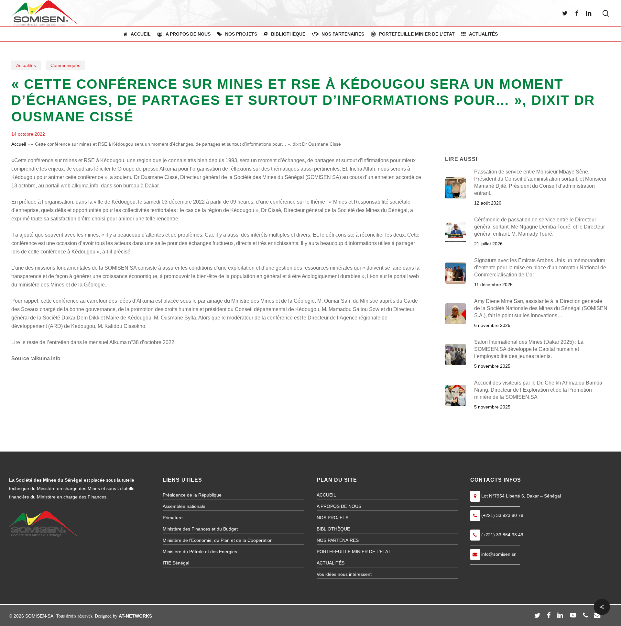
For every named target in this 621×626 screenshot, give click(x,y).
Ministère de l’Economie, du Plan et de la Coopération (218, 540)
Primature (173, 517)
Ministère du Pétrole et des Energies (200, 551)
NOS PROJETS (332, 517)
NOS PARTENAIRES (338, 540)
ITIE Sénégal (176, 562)
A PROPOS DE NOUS (339, 506)
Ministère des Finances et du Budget (200, 528)
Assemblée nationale (184, 506)
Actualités (26, 65)
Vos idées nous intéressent (344, 574)
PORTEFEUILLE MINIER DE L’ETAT (354, 551)
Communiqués (65, 65)
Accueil (18, 144)
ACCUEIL (326, 494)
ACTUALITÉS (330, 562)
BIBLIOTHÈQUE (333, 528)
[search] (606, 13)
